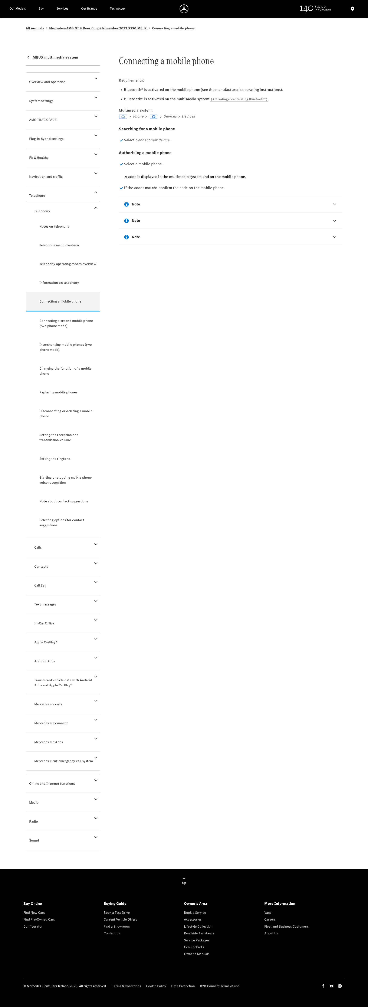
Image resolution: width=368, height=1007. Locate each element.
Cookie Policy (156, 986)
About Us (271, 933)
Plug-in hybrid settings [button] (46, 138)
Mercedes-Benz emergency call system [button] (63, 761)
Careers (270, 919)
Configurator (33, 926)
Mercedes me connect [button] (51, 723)
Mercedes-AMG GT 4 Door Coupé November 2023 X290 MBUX (98, 28)
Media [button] (33, 802)
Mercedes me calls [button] (48, 704)
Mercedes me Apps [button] (48, 742)
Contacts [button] (41, 566)
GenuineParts (194, 947)
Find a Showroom (117, 926)
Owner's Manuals (196, 954)
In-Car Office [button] (44, 623)
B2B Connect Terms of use (219, 986)
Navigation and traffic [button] (46, 176)
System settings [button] (41, 101)
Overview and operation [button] (47, 82)
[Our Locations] (353, 9)
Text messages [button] (45, 604)
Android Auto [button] (44, 661)
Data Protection (183, 986)
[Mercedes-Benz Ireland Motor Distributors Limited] (184, 8)
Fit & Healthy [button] (39, 157)
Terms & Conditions (126, 986)
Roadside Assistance (199, 933)
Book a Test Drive (117, 912)
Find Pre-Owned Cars (39, 919)
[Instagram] (339, 986)
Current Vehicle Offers (120, 919)
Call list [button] (40, 585)
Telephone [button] (37, 195)
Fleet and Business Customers (286, 926)
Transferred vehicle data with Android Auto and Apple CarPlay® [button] (63, 682)
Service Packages (196, 940)
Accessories (192, 919)
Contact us (112, 933)
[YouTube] (331, 986)
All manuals (35, 28)
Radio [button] (33, 821)
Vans (267, 912)
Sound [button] (34, 840)
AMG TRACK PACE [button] (43, 120)
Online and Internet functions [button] (52, 783)
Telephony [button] (42, 211)
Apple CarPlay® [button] (45, 642)
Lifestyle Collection (198, 926)
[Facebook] (323, 986)
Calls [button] (38, 547)
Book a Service (195, 912)
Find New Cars (34, 912)
